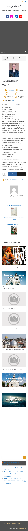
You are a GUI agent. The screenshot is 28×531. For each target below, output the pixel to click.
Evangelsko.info (14, 6)
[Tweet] (21, 174)
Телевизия (5, 525)
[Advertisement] (14, 35)
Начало (5, 57)
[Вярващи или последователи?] (14, 380)
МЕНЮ (3, 52)
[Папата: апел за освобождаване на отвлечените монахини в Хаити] (14, 319)
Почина (21, 179)
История (14, 523)
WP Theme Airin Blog (21, 528)
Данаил (12, 179)
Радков (7, 181)
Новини (11, 57)
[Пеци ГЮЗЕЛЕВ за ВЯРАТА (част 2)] (14, 255)
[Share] (12, 174)
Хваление (11, 525)
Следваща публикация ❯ (14, 224)
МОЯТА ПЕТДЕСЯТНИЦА (10, 473)
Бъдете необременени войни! (11, 408)
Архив (4, 523)
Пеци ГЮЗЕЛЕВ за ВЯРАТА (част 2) (12, 267)
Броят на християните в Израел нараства (14, 349)
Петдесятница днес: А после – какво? (14, 471)
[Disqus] (14, 432)
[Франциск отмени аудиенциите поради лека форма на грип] (14, 278)
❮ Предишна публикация (14, 205)
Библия (8, 523)
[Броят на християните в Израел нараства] (14, 341)
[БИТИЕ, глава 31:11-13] (14, 299)
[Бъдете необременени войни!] (14, 400)
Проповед (19, 523)
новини (16, 179)
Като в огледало (14, 236)
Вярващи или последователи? (11, 389)
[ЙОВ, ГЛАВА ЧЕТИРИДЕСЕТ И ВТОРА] (14, 360)
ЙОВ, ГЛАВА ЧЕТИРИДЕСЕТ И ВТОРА (12, 369)
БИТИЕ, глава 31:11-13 (9, 308)
